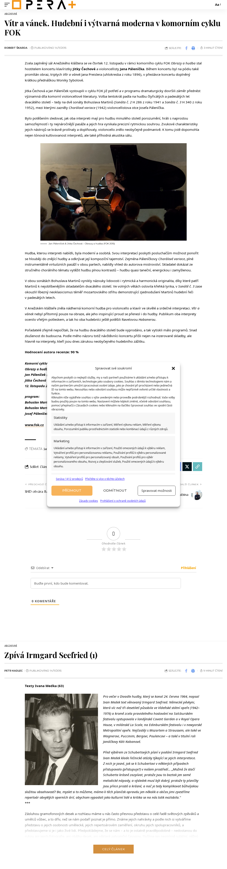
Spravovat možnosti (156, 491)
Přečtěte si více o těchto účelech (105, 479)
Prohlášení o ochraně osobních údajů (123, 501)
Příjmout (71, 491)
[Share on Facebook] (186, 48)
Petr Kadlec (13, 670)
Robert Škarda (15, 47)
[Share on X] (187, 466)
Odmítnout (115, 491)
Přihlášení (188, 568)
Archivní (10, 14)
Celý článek (113, 849)
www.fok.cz (34, 425)
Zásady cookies (88, 501)
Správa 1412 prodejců (69, 479)
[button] (173, 368)
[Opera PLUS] (44, 4)
